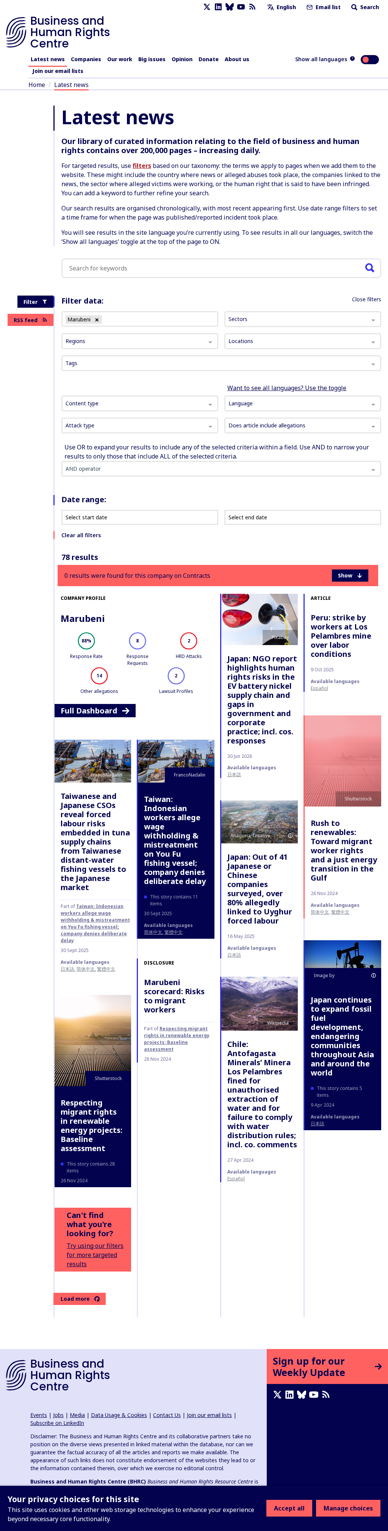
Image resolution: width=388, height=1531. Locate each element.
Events (38, 1415)
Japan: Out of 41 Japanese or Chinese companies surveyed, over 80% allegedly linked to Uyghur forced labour (259, 889)
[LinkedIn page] (218, 7)
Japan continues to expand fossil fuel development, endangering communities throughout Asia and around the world (342, 1036)
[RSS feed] (252, 7)
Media (77, 1415)
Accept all (289, 1508)
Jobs (58, 1415)
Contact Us (167, 1415)
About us (237, 59)
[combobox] (139, 403)
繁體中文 (106, 969)
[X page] (206, 7)
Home (36, 85)
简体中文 (86, 969)
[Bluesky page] (229, 7)
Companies (86, 59)
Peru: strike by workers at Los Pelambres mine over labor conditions (341, 635)
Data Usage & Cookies (119, 1415)
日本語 (234, 774)
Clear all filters (81, 535)
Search (369, 7)
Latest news (48, 59)
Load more (75, 1298)
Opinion (182, 59)
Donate (209, 59)
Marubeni (83, 618)
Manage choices (348, 1508)
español (319, 688)
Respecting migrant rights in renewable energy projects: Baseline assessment (91, 1125)
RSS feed (26, 320)
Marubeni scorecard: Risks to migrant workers (174, 996)
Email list (327, 7)
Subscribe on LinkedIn (57, 1423)
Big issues (152, 59)
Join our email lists (57, 70)
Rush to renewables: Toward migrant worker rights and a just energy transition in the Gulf (344, 850)
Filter (30, 301)
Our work (119, 59)
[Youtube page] (241, 7)
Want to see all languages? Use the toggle (286, 388)
